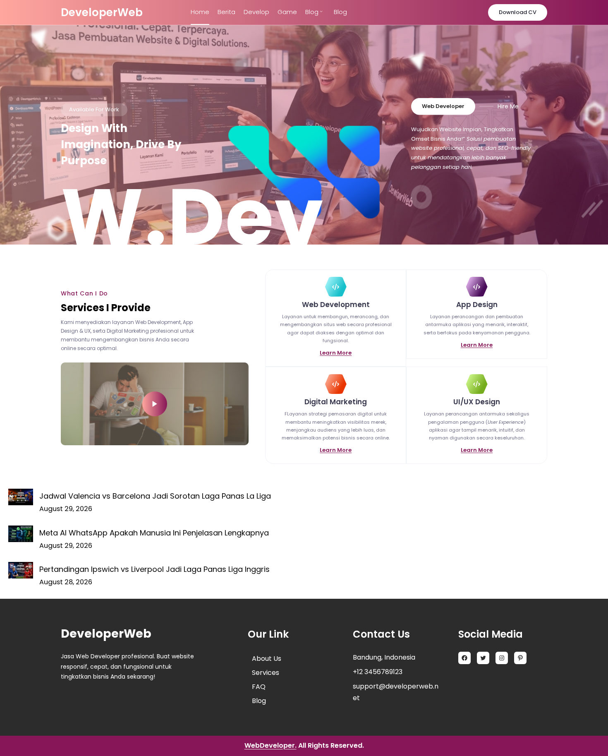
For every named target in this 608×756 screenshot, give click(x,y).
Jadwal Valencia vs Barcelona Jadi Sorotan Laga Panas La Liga (155, 496)
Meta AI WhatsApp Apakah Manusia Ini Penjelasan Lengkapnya (154, 533)
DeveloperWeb (102, 12)
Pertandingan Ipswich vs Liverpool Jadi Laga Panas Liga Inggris (154, 569)
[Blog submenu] (321, 11)
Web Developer (443, 106)
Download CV (517, 12)
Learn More (336, 353)
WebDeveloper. (270, 745)
